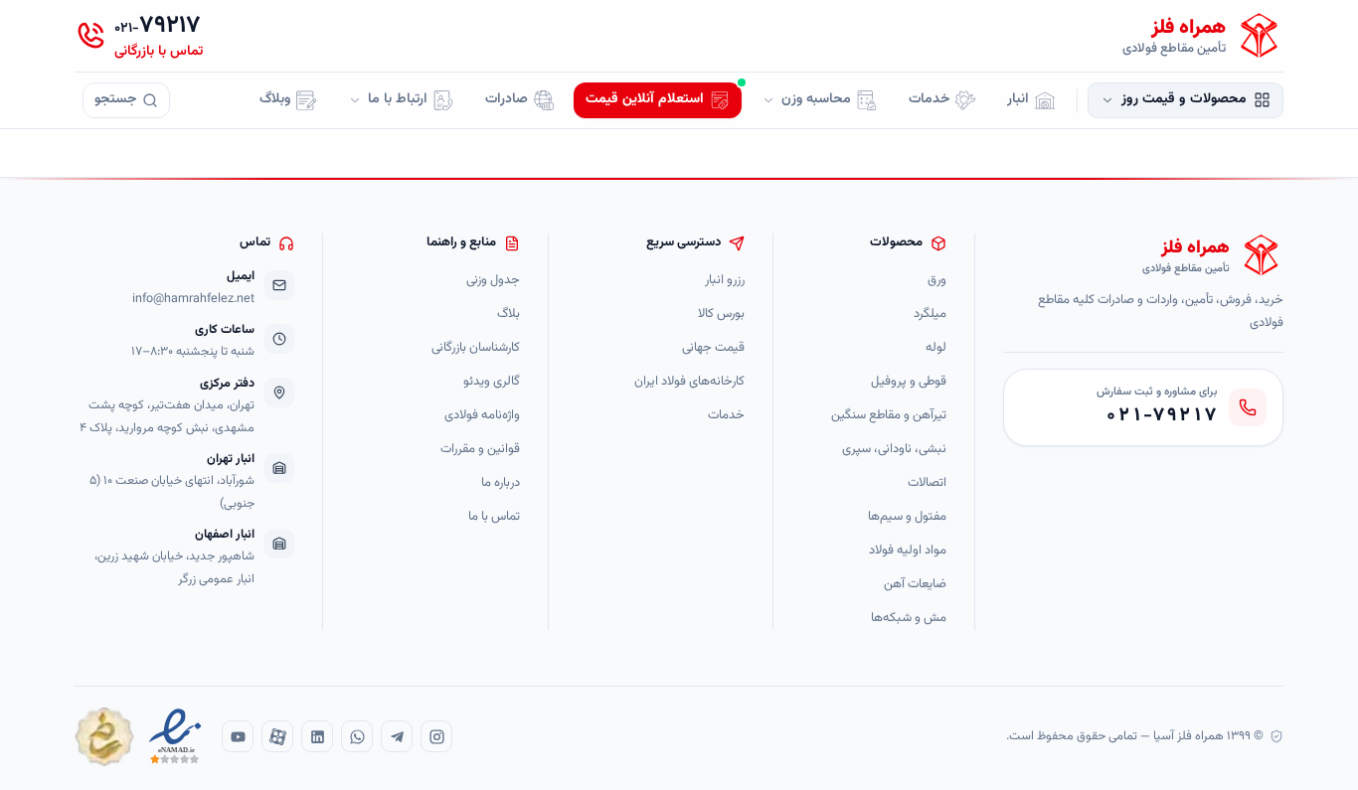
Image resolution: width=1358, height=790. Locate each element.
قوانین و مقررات (480, 449)
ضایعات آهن (915, 584)
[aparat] (277, 736)
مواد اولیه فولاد (907, 551)
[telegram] (397, 736)
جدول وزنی (493, 280)
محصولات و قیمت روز (1184, 99)
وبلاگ (274, 99)
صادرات (506, 99)
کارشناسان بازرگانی (475, 348)
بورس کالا (721, 314)
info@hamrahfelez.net (193, 299)
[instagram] (436, 736)
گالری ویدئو (491, 382)
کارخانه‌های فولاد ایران (689, 382)
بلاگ (508, 314)
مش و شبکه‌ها (908, 618)
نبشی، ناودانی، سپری (894, 449)
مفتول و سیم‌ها (907, 517)
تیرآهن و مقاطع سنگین (888, 415)
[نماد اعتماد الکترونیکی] (176, 736)
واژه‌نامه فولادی (482, 415)
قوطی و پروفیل (908, 382)
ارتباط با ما (397, 99)
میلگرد (930, 314)
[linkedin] (317, 736)
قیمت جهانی (713, 348)
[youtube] (238, 736)
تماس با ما (494, 517)
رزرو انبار (725, 280)
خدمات (929, 99)
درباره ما (500, 483)
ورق (937, 280)
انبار (1018, 99)
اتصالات (927, 483)
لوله (936, 348)
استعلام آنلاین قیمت (645, 99)
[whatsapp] (357, 736)
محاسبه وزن (816, 99)
